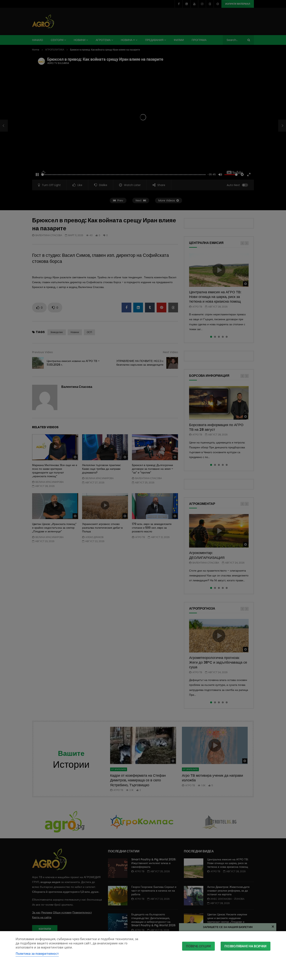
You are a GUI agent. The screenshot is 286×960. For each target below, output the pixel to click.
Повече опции (198, 946)
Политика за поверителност (37, 953)
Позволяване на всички (246, 946)
